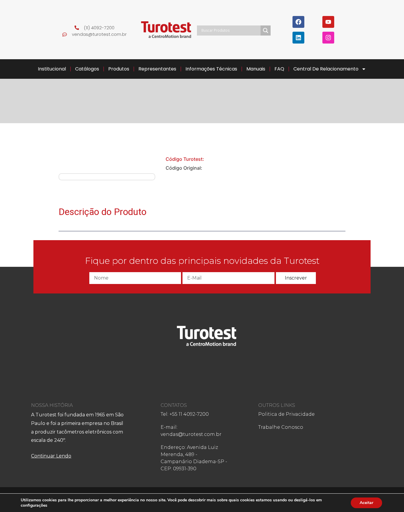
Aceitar (366, 502)
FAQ (279, 68)
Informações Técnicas (211, 68)
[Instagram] (328, 38)
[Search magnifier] (266, 30)
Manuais (255, 68)
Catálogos (87, 68)
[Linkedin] (298, 38)
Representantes (157, 68)
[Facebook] (298, 22)
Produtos (118, 68)
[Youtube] (328, 22)
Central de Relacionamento (325, 68)
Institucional (52, 68)
